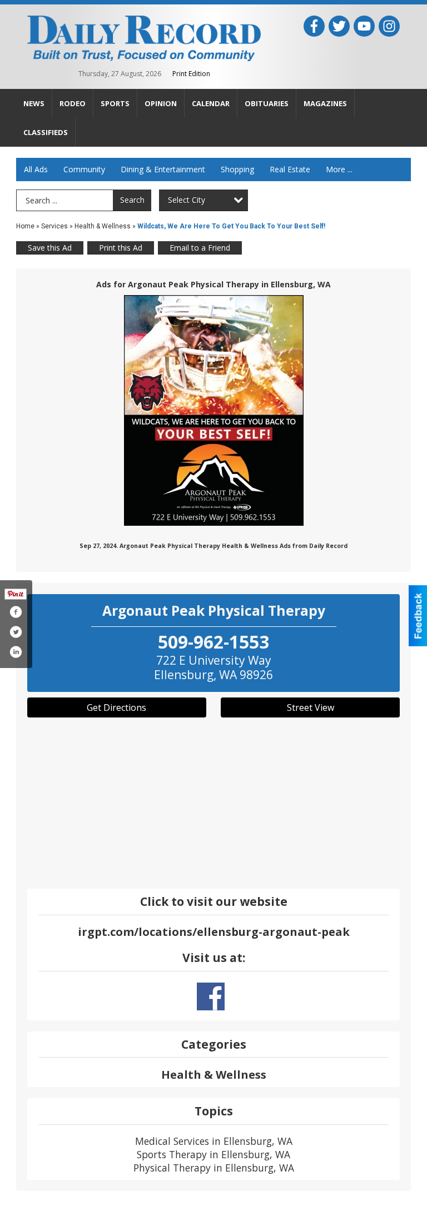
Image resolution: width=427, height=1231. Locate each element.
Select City (186, 200)
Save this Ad (50, 247)
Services (54, 226)
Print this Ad (120, 247)
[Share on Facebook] (15, 612)
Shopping (237, 169)
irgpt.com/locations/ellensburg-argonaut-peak (214, 932)
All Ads (36, 169)
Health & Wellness (103, 226)
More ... (339, 169)
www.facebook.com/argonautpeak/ (211, 996)
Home (25, 226)
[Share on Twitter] (15, 632)
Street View (310, 707)
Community (84, 169)
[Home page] (144, 37)
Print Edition (191, 73)
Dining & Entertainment (163, 169)
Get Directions (116, 707)
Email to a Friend (200, 247)
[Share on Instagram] (15, 652)
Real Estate (290, 169)
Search (132, 200)
